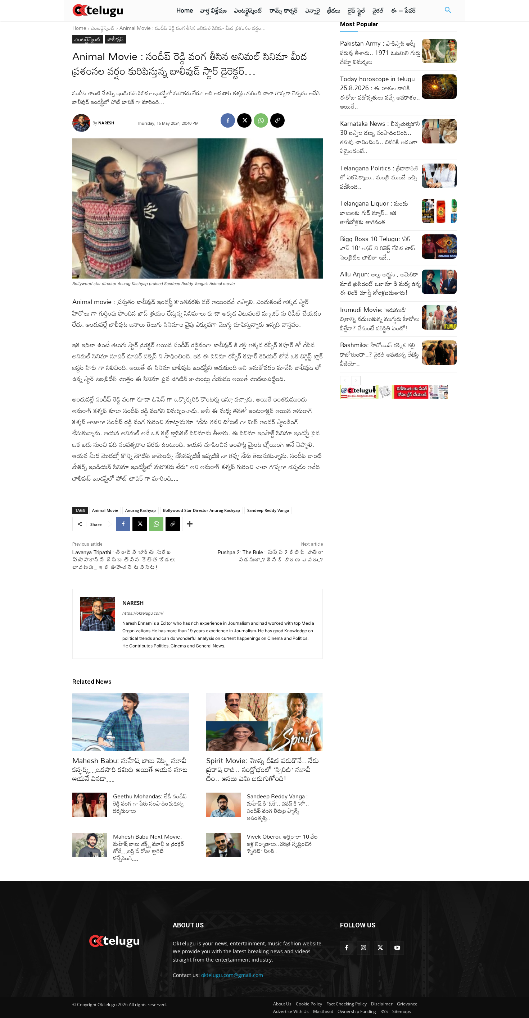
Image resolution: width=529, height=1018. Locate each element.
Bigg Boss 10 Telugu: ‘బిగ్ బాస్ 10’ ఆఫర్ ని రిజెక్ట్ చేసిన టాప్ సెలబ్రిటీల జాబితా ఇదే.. (377, 248)
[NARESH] (82, 123)
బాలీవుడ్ (115, 39)
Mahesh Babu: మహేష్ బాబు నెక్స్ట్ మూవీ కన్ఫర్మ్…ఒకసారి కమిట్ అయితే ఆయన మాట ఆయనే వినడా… (130, 769)
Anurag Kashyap (140, 510)
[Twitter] (380, 948)
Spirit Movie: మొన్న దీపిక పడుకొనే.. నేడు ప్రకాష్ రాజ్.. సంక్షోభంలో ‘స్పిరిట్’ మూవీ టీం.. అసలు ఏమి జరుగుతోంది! (262, 769)
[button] (448, 10)
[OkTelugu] (113, 10)
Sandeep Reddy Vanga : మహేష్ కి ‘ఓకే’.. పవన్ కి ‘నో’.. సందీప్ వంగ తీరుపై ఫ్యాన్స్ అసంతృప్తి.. (278, 807)
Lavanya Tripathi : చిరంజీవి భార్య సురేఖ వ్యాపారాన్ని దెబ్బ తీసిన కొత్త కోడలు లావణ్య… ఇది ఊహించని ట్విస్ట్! (123, 560)
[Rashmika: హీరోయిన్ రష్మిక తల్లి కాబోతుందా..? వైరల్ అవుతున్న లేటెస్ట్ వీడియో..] (439, 352)
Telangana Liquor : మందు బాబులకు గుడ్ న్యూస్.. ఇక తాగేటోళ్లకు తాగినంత (374, 212)
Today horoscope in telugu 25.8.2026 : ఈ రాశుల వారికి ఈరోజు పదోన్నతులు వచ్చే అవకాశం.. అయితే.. (380, 93)
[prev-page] (344, 380)
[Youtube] (397, 948)
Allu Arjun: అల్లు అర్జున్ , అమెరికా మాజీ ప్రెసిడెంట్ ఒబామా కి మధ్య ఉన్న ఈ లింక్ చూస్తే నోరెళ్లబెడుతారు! (380, 283)
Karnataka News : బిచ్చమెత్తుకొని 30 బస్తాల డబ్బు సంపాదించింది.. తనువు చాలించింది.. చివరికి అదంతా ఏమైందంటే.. (380, 137)
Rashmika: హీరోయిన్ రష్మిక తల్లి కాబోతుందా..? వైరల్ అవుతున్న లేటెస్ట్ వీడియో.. (379, 354)
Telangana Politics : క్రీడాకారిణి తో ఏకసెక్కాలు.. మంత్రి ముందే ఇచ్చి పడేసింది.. (379, 177)
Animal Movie (105, 510)
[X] (244, 120)
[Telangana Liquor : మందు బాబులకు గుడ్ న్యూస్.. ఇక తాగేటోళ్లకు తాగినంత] (439, 211)
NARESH (106, 122)
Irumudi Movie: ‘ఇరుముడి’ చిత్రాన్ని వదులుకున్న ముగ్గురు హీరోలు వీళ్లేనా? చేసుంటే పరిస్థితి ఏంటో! (380, 319)
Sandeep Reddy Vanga (268, 510)
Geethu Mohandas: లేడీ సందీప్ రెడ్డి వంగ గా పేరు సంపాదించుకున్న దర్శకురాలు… (150, 803)
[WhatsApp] (261, 120)
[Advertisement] (40, 133)
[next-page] (356, 380)
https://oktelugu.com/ (142, 613)
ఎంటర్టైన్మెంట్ (103, 28)
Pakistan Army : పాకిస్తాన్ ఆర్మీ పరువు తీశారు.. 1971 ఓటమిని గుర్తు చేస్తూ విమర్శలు (380, 52)
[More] (189, 524)
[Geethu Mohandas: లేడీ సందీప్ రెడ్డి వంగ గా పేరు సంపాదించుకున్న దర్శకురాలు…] (89, 805)
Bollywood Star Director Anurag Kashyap (201, 510)
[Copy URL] (277, 120)
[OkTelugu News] (113, 940)
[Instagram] (363, 948)
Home (79, 28)
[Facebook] (228, 120)
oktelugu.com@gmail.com (232, 975)
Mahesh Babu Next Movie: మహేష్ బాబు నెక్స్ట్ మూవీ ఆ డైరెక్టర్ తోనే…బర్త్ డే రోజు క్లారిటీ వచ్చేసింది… (148, 847)
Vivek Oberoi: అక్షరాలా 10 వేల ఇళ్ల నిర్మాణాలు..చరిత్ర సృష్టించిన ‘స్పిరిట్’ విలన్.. (282, 844)
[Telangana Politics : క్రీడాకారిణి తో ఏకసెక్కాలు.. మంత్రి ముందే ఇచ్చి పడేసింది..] (439, 176)
